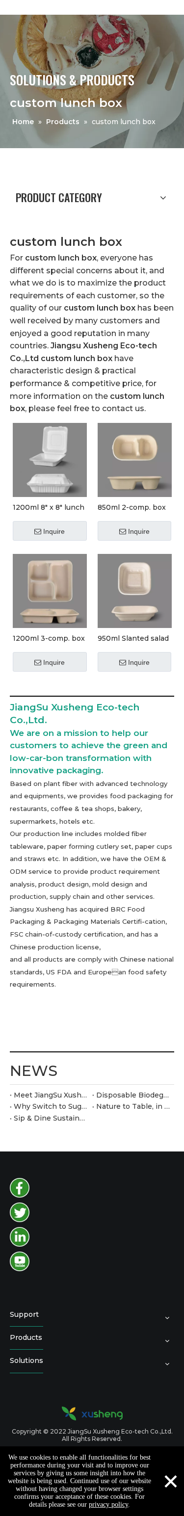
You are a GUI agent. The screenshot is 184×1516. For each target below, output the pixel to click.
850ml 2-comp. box (132, 507)
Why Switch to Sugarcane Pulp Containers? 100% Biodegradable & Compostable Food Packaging (51, 1106)
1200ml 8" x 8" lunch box (48, 507)
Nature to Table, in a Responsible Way (133, 1106)
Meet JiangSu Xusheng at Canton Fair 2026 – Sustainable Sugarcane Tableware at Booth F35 (51, 1095)
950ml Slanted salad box (133, 638)
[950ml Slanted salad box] (135, 590)
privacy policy (108, 1504)
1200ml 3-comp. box (49, 638)
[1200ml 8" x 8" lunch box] (50, 459)
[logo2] (92, 1413)
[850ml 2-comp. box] (135, 459)
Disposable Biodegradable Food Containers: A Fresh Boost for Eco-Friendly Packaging (133, 1095)
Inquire (54, 531)
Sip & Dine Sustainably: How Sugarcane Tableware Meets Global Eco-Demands (51, 1118)
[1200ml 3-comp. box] (50, 590)
